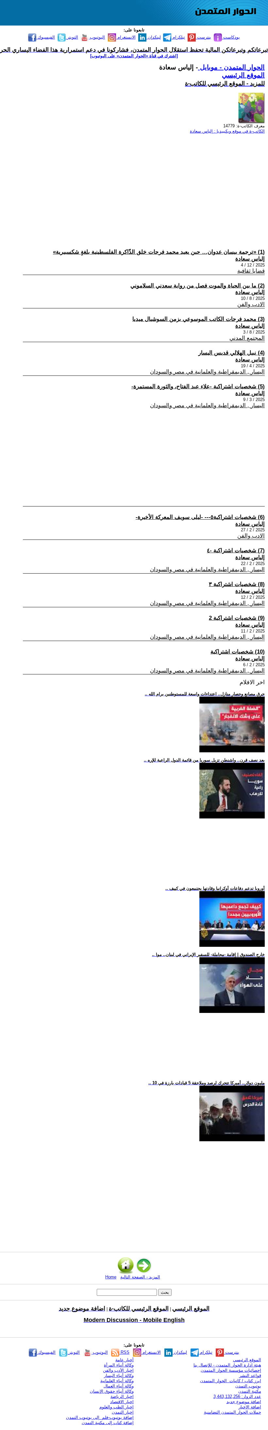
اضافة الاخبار (250, 1406)
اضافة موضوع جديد (243, 1401)
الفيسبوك (45, 37)
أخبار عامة (124, 1359)
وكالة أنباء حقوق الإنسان (112, 1391)
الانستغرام (126, 37)
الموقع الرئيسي (243, 75)
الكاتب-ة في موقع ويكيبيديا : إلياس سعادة (227, 131)
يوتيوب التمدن (248, 1386)
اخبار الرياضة (122, 1396)
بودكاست (231, 37)
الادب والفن (251, 304)
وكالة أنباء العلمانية (117, 1380)
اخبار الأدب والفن (118, 1370)
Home (110, 1276)
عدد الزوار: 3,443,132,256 (237, 1396)
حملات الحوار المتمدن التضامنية (232, 1412)
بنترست (203, 37)
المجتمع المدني (247, 338)
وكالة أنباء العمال (119, 1386)
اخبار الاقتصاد (122, 1401)
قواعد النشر (250, 1375)
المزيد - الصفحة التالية (140, 1276)
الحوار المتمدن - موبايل (231, 67)
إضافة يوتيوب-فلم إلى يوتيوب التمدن (100, 1417)
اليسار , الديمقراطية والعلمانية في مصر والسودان (207, 372)
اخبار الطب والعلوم (116, 1406)
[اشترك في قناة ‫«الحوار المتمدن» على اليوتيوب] (134, 55)
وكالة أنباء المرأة (119, 1365)
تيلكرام (178, 37)
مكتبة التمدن (249, 1391)
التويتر (72, 37)
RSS (124, 1352)
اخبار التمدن (123, 1412)
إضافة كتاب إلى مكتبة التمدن (108, 1422)
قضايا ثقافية (251, 271)
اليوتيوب (97, 37)
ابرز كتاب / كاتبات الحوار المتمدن (230, 1380)
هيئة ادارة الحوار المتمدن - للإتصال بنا (227, 1365)
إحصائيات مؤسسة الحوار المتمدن (231, 1370)
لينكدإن (153, 37)
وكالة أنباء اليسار (119, 1375)
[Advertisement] (137, 185)
